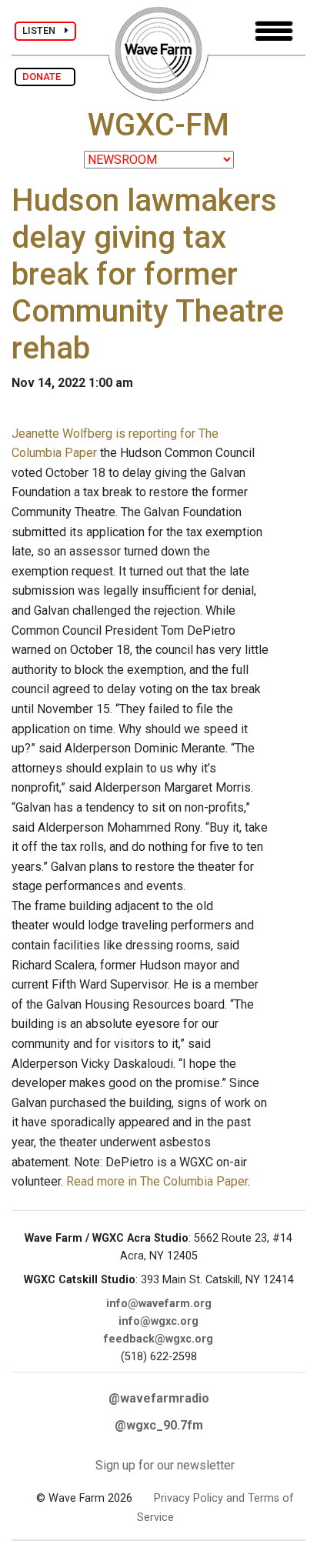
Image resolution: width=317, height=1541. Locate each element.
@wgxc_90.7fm (159, 1425)
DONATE (45, 76)
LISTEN (43, 30)
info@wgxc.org (158, 1321)
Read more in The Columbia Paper (157, 1181)
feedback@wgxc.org (158, 1339)
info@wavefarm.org (159, 1303)
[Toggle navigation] (273, 31)
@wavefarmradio (158, 1398)
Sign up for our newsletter (165, 1465)
